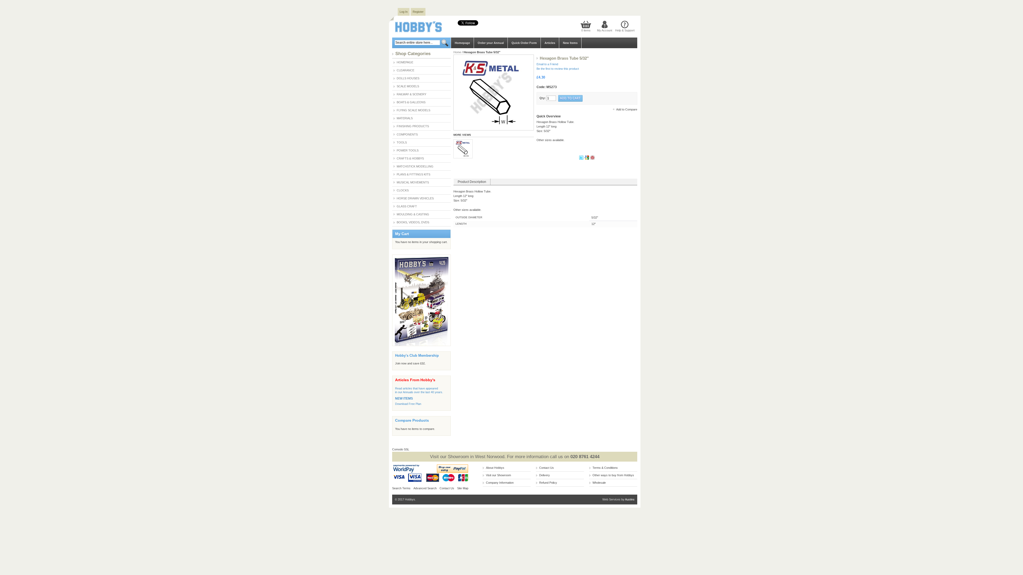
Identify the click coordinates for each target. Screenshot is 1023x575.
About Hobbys (495, 467)
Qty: (542, 98)
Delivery (544, 475)
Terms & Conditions (605, 467)
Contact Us (447, 488)
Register (418, 11)
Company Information (500, 482)
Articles (550, 42)
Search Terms (401, 488)
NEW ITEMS (404, 398)
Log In (404, 11)
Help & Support (625, 30)
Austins (630, 499)
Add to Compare (626, 109)
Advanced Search (425, 488)
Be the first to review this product (558, 68)
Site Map (462, 488)
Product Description (472, 182)
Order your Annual (491, 42)
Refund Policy (548, 482)
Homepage (462, 42)
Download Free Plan (408, 403)
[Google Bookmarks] (587, 158)
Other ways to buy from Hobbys (613, 475)
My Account (604, 30)
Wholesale (599, 482)
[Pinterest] (592, 158)
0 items (586, 30)
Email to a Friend (547, 64)
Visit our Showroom (498, 475)
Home (457, 52)
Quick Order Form (524, 42)
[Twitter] (581, 158)
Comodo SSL (400, 449)
